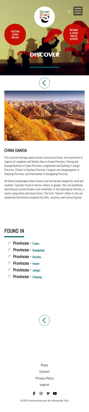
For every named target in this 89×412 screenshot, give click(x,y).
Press (44, 365)
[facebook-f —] (34, 393)
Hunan (35, 264)
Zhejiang (37, 277)
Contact (44, 371)
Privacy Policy (45, 378)
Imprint (44, 384)
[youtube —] (55, 393)
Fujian (35, 243)
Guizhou (36, 257)
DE (69, 11)
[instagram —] (41, 393)
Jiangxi (36, 270)
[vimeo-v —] (48, 393)
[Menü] (78, 11)
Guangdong (38, 250)
